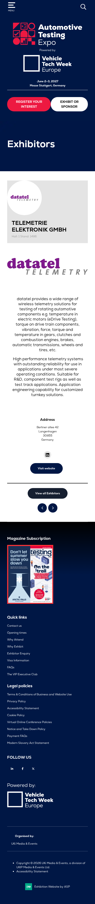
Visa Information (18, 660)
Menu (11, 10)
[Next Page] (52, 508)
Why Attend (15, 639)
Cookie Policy (16, 715)
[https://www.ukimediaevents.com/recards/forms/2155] (30, 603)
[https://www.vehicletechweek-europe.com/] (47, 72)
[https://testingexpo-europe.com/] (47, 45)
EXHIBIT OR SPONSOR (69, 104)
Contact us (14, 626)
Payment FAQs (17, 736)
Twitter (33, 769)
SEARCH (83, 7)
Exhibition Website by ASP (52, 887)
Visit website (46, 468)
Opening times (17, 633)
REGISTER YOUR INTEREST (29, 104)
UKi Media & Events (24, 844)
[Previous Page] (42, 508)
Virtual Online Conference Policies (29, 722)
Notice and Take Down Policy (26, 729)
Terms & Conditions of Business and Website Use (39, 694)
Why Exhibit (15, 646)
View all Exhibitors (47, 493)
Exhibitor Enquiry (18, 653)
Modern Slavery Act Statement (28, 743)
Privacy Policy (16, 701)
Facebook (23, 769)
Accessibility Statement (23, 708)
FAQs (10, 667)
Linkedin (12, 769)
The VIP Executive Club (22, 674)
